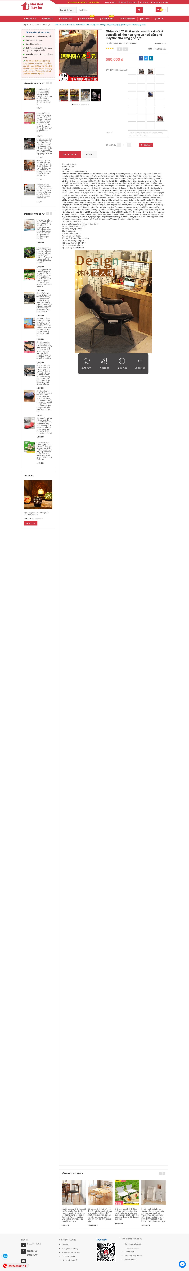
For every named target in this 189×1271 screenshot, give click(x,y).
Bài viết (146, 19)
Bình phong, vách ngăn (133, 1244)
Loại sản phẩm (66, 10)
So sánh (134, 2)
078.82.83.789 (32, 1255)
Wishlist (123, 2)
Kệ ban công (129, 1251)
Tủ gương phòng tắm (132, 1248)
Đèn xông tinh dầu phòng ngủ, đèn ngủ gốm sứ (36, 513)
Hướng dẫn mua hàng (70, 1248)
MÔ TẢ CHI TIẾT (70, 155)
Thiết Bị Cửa (66, 19)
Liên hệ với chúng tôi (69, 1260)
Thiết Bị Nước (128, 19)
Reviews (90, 155)
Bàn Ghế (36, 25)
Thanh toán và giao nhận (71, 1252)
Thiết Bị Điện (107, 18)
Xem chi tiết (31, 523)
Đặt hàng (147, 145)
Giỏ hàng (145, 2)
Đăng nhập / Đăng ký (160, 2)
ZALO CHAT (101, 1240)
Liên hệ (159, 19)
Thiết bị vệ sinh (87, 18)
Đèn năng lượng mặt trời (133, 1255)
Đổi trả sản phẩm (68, 1256)
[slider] (110, 48)
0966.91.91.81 (32, 1251)
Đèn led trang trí (131, 1259)
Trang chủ (31, 19)
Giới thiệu (65, 1244)
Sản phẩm (48, 19)
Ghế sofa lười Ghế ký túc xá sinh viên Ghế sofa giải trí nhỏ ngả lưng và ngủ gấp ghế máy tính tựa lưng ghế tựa (100, 24)
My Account (111, 2)
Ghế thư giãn (46, 25)
